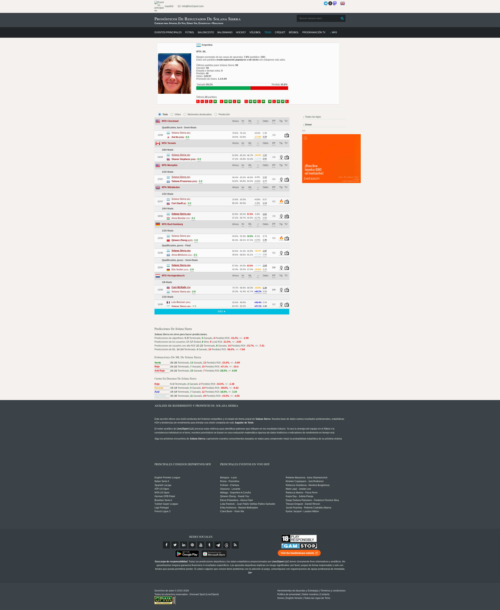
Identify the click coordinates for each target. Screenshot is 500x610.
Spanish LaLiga (162, 485)
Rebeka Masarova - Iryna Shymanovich (307, 477)
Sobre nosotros (310, 594)
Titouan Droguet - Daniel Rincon (303, 504)
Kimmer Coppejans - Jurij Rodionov (305, 481)
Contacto (324, 594)
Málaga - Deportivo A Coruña (235, 492)
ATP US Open (161, 489)
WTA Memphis (170, 165)
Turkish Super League (166, 504)
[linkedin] (183, 544)
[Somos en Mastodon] (335, 3)
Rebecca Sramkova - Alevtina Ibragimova (307, 485)
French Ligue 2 (162, 511)
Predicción (224, 114)
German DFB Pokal (164, 496)
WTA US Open (162, 492)
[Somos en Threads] (330, 3)
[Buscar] (342, 18)
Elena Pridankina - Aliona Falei (236, 500)
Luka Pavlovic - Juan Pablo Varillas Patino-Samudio (247, 504)
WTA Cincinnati (170, 121)
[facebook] (166, 544)
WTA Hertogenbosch (173, 275)
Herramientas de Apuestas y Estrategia (298, 590)
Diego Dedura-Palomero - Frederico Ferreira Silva (312, 500)
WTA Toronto (169, 143)
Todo (165, 114)
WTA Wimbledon (171, 187)
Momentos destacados (200, 114)
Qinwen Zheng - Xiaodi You (234, 496)
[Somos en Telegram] (326, 3)
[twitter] (175, 544)
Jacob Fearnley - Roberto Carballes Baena (308, 507)
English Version (294, 598)
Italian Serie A (161, 481)
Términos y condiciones (333, 590)
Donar (280, 598)
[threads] (226, 544)
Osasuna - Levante (230, 489)
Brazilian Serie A (163, 500)
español (168, 6)
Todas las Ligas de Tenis (317, 598)
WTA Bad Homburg (172, 224)
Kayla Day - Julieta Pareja (299, 496)
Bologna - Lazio (228, 477)
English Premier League (167, 477)
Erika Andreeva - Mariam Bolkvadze (239, 507)
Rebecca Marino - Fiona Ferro (302, 492)
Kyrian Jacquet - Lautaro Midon (302, 511)
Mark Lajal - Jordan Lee (298, 489)
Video (178, 114)
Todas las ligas (313, 116)
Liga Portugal (161, 507)
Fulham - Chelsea (229, 485)
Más (334, 32)
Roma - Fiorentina (229, 481)
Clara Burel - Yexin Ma (232, 511)
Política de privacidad (288, 594)
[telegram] (217, 544)
